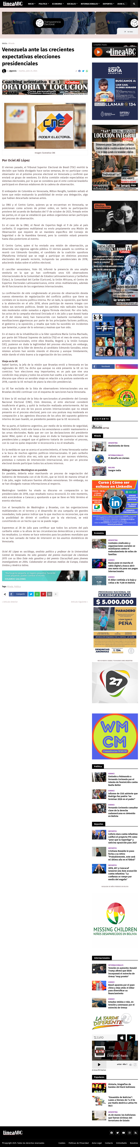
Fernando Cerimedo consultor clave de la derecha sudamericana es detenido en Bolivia (123, 811)
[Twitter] (83, 71)
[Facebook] (79, 71)
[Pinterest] (43, 594)
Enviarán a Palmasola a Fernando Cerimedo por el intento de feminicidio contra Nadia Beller (123, 780)
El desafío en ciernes (118, 458)
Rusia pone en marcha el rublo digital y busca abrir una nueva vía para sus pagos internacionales (123, 567)
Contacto (109, 1143)
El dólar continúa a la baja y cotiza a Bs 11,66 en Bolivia (122, 581)
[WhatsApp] (87, 71)
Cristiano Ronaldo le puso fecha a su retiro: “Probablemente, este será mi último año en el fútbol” (121, 855)
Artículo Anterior (10, 602)
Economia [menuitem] (57, 4)
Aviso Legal (97, 1143)
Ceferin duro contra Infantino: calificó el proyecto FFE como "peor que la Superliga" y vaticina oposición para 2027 (123, 838)
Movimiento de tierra (118, 445)
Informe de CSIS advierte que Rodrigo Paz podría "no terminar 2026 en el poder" (123, 796)
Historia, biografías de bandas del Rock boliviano (121, 1085)
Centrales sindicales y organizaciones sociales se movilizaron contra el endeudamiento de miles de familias (122, 549)
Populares (99, 1077)
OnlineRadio (121, 1143)
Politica (17, 587)
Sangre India (114, 470)
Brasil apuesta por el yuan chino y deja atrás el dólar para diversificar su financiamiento (121, 989)
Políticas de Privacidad (79, 1143)
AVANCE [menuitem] (121, 4)
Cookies (62, 1143)
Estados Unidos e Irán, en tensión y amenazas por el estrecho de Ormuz (121, 1005)
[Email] (49, 594)
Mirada (11, 43)
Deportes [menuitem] (107, 4)
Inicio (4, 43)
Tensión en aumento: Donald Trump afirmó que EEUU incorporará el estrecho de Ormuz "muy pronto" (122, 972)
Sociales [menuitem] (71, 4)
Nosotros (134, 1143)
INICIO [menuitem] (31, 4)
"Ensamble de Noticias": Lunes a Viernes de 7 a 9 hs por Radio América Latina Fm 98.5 (122, 1101)
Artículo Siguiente (79, 602)
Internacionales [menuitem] (89, 4)
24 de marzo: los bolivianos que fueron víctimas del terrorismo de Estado (122, 1118)
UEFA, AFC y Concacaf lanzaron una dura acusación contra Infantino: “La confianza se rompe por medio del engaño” (122, 874)
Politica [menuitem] (43, 4)
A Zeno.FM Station (99, 1070)
